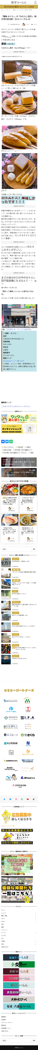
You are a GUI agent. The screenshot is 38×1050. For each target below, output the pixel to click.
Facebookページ (9, 361)
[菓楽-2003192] (19, 71)
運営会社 (3, 1025)
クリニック (4, 930)
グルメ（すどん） (8, 447)
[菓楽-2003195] (19, 170)
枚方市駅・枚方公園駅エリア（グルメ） (15, 453)
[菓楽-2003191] (19, 315)
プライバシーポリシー (7, 1022)
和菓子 (28, 447)
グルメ (35, 24)
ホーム (3, 910)
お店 (2, 924)
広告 (2, 944)
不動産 (3, 941)
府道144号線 (7, 450)
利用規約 (3, 1019)
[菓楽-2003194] (19, 137)
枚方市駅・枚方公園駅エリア (23, 450)
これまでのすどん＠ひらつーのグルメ (15, 406)
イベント (3, 932)
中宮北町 (20, 447)
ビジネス (3, 935)
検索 (34, 549)
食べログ (20, 361)
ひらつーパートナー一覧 (7, 825)
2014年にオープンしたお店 (16, 329)
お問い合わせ (4, 947)
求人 (2, 938)
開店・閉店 (4, 915)
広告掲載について (6, 1028)
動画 (2, 927)
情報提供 (3, 1017)
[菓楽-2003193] (19, 102)
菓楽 (31, 453)
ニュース (3, 913)
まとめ (3, 921)
